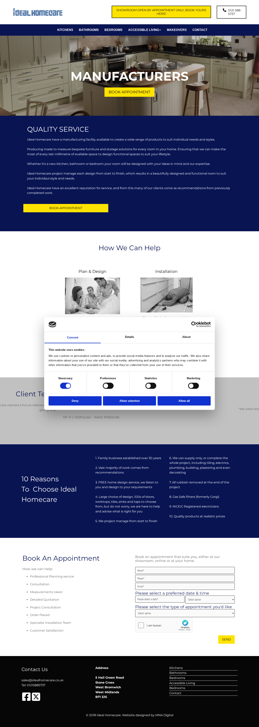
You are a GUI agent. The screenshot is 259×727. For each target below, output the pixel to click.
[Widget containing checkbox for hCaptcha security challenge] (163, 625)
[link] (141, 30)
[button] (161, 12)
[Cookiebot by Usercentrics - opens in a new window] (194, 324)
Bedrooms (113, 29)
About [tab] (186, 336)
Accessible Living (143, 29)
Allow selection (129, 400)
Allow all (184, 400)
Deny (75, 400)
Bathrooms (89, 29)
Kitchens (65, 29)
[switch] (108, 386)
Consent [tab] (72, 337)
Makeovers (177, 29)
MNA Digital (164, 715)
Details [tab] (129, 336)
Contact (199, 29)
